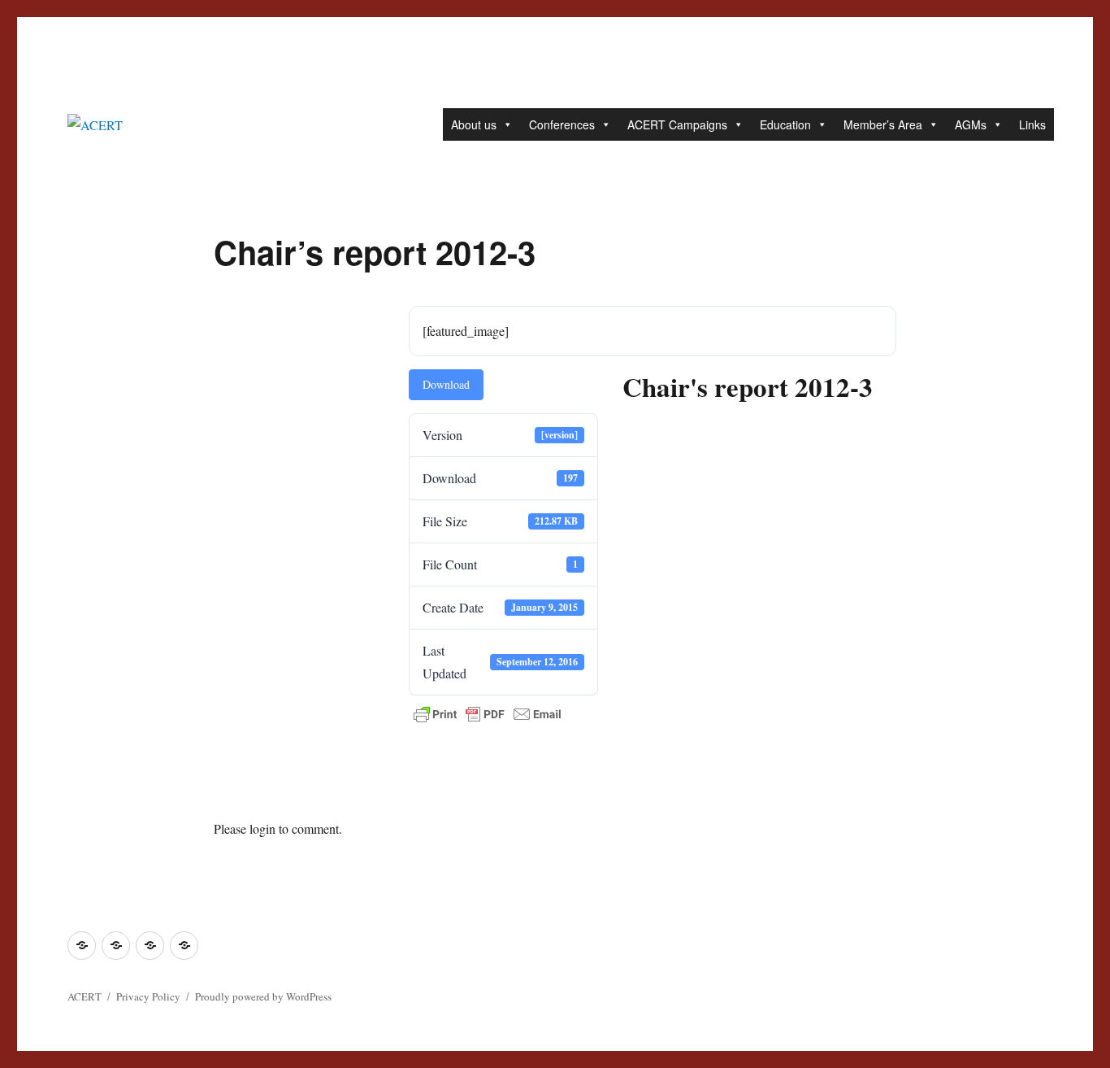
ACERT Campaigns (677, 124)
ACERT (84, 996)
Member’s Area (882, 124)
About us (473, 124)
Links (1032, 124)
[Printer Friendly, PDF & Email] (487, 714)
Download (446, 384)
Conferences (562, 124)
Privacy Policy (148, 996)
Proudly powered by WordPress (263, 996)
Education (785, 124)
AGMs (970, 124)
